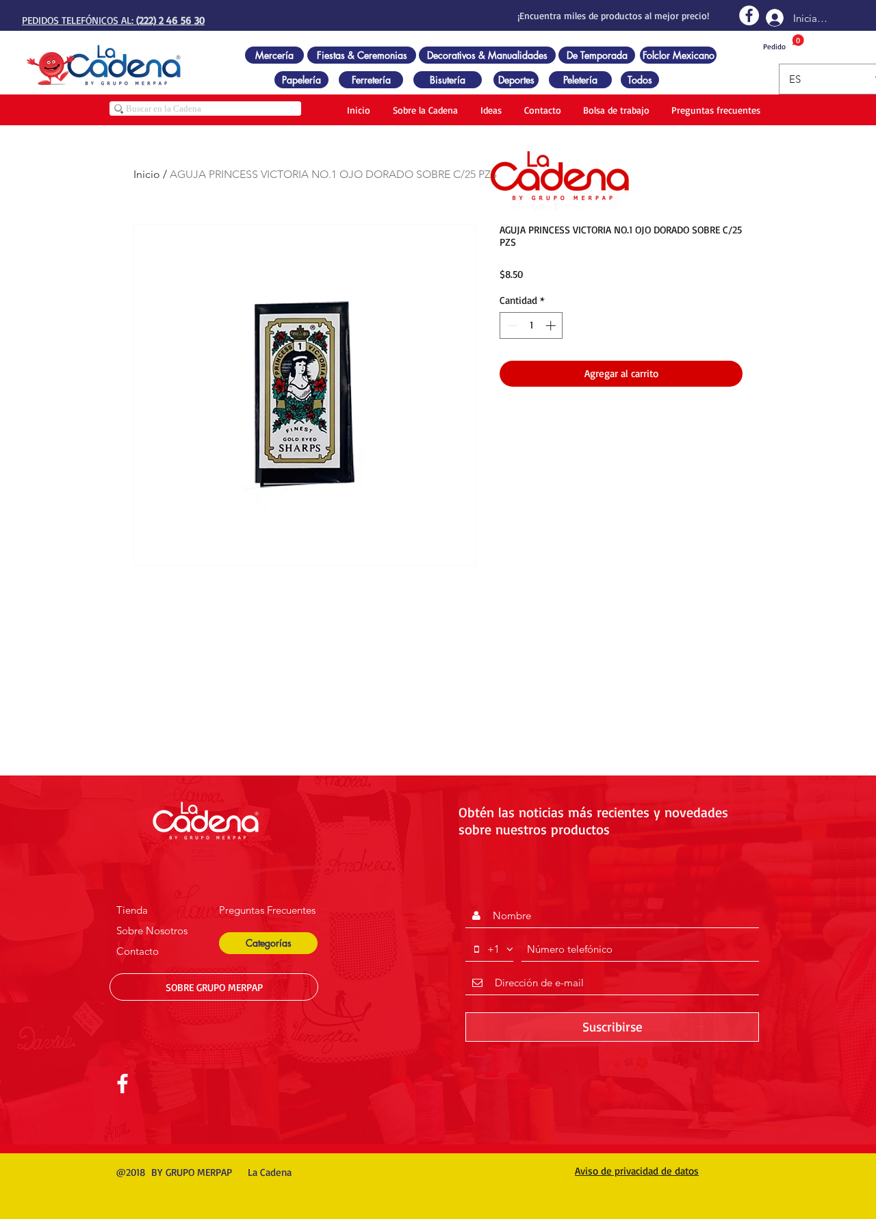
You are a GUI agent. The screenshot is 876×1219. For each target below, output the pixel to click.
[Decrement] (511, 325)
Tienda (132, 909)
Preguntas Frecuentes (267, 909)
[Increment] (552, 325)
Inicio (146, 174)
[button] (268, 943)
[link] (783, 42)
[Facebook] (749, 15)
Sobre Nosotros (152, 930)
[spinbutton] (531, 325)
